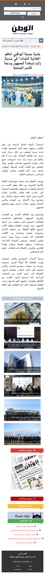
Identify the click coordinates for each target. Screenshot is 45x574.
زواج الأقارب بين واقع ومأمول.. (24, 543)
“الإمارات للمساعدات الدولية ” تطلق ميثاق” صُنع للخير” (24, 346)
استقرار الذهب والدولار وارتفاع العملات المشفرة (23, 320)
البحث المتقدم (15, 13)
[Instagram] (16, 4)
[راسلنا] (22, 17)
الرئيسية (38, 75)
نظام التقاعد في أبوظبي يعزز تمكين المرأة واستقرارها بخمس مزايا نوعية (25, 418)
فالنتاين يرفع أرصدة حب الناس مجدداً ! (24, 534)
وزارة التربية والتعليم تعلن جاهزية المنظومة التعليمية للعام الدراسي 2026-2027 (25, 394)
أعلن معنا (18, 566)
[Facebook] (29, 4)
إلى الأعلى (21, 553)
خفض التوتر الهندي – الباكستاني (24, 526)
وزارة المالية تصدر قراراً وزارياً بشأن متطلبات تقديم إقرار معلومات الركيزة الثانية (24, 370)
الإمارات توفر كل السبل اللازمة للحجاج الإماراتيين (24, 530)
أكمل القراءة (34, 324)
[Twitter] (25, 4)
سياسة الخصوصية (18, 569)
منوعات (31, 75)
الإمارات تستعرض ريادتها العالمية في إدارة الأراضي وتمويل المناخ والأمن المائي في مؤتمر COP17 (24, 444)
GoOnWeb (25, 561)
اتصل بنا (30, 569)
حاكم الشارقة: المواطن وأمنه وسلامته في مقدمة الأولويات (24, 539)
